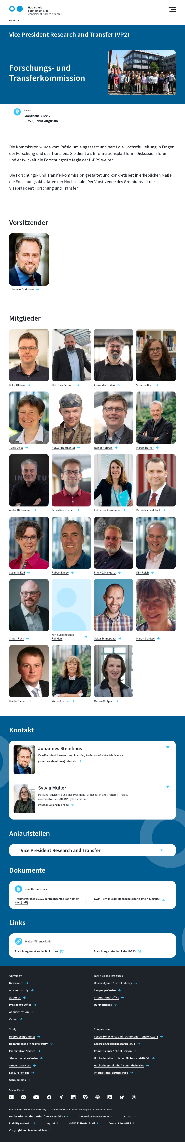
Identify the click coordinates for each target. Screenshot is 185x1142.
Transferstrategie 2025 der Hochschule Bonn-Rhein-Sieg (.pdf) (47, 900)
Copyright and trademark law (28, 1130)
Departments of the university (28, 1043)
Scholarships (17, 1080)
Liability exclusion (20, 1123)
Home (12, 20)
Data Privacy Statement (93, 1116)
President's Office (20, 1004)
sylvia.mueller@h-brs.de (53, 805)
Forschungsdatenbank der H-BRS (115, 951)
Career (13, 1019)
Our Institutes (103, 1004)
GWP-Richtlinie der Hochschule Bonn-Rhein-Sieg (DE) (127, 899)
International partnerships (111, 1072)
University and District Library (113, 983)
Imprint (50, 1123)
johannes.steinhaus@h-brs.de (57, 761)
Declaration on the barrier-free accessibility (37, 1116)
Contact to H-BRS (120, 1123)
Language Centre (105, 990)
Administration (19, 1012)
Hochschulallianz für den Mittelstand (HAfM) (122, 1058)
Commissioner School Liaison (113, 1051)
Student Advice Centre (23, 1058)
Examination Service (22, 1051)
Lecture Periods (19, 1072)
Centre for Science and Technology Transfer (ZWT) (126, 1036)
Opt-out (128, 1116)
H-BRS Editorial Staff (82, 1123)
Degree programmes (22, 1036)
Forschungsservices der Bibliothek (36, 951)
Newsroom (16, 983)
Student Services (20, 1065)
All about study (19, 990)
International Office (106, 997)
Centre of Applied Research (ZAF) (114, 1043)
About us (15, 997)
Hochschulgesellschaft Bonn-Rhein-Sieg (119, 1065)
